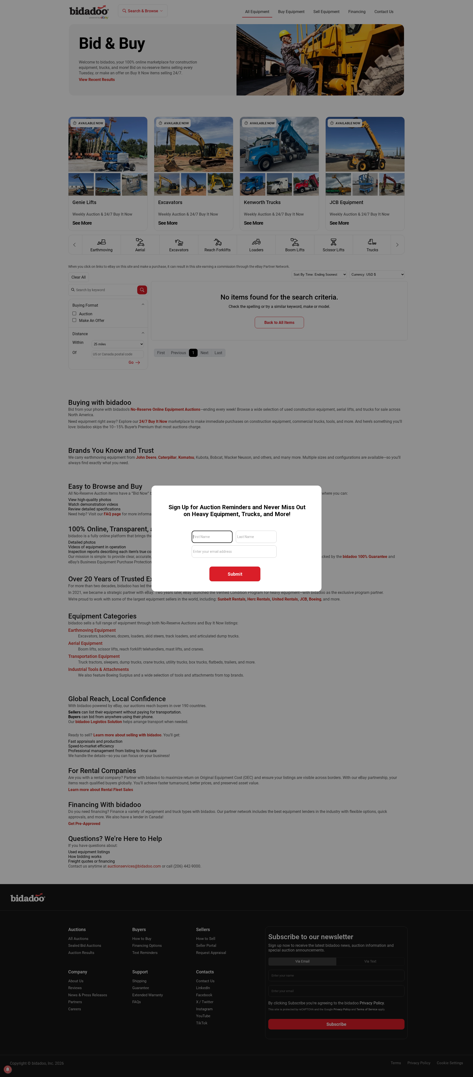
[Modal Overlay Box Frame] (236, 538)
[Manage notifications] (8, 1069)
